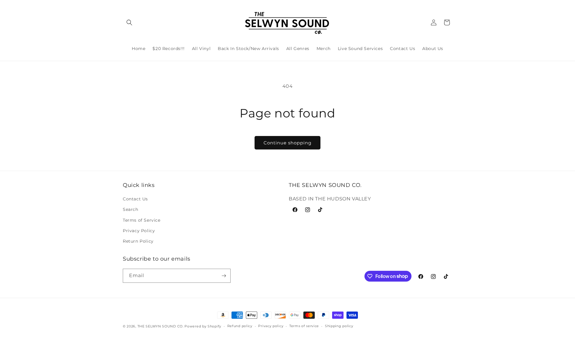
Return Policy (138, 241)
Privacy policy (270, 326)
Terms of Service (142, 220)
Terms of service (304, 326)
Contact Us (135, 199)
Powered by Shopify (202, 326)
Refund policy (239, 326)
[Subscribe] (223, 276)
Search (130, 209)
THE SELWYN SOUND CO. (160, 326)
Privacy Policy (139, 230)
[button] (129, 22)
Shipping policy (339, 326)
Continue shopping (287, 143)
